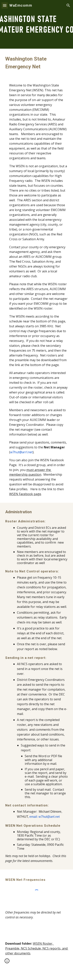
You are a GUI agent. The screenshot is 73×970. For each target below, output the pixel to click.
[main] (36, 62)
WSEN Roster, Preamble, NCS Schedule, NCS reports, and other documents (36, 948)
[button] (4, 5)
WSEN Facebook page (25, 494)
